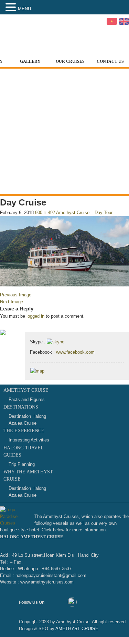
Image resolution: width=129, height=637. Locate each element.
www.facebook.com (75, 352)
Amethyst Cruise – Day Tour (84, 212)
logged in (35, 316)
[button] (12, 7)
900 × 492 (45, 212)
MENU (24, 8)
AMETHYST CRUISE (76, 628)
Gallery (30, 61)
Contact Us (110, 61)
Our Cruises (70, 61)
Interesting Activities (29, 440)
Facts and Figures (27, 399)
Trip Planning (22, 464)
